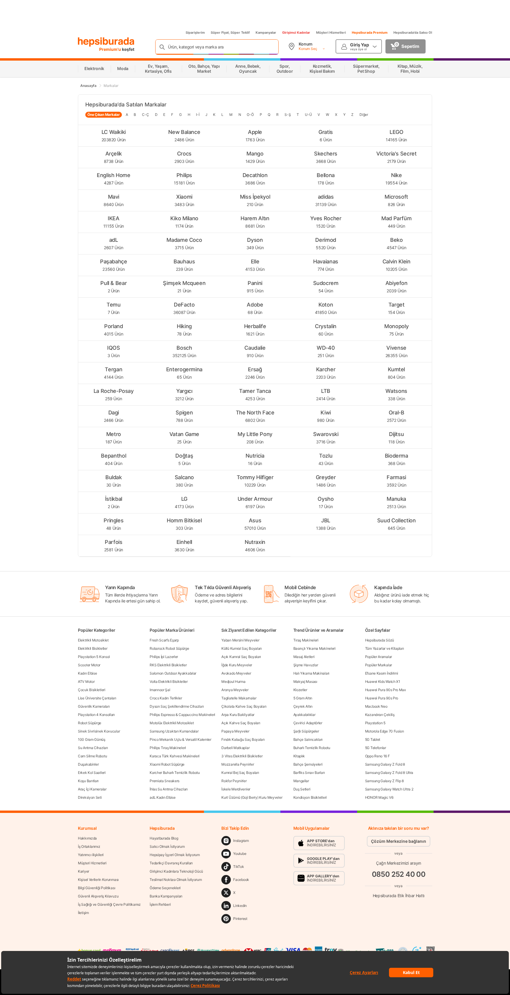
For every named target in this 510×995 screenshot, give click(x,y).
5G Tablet (372, 739)
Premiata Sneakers (164, 781)
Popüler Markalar (378, 665)
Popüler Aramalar (378, 656)
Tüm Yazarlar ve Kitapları (384, 648)
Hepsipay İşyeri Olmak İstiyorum (175, 855)
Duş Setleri (301, 789)
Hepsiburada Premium (370, 32)
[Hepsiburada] (106, 42)
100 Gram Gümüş (91, 739)
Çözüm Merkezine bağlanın (398, 841)
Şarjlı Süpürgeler (306, 731)
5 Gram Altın (302, 698)
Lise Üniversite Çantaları (97, 698)
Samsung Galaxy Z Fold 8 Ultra (389, 772)
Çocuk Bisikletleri (91, 690)
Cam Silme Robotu (92, 756)
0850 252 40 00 (399, 874)
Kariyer (83, 871)
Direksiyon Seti (90, 797)
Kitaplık (299, 756)
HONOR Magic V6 (379, 797)
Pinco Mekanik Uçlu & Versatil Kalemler (180, 739)
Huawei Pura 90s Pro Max (385, 690)
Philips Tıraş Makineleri (168, 748)
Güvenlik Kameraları (93, 706)
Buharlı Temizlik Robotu (311, 748)
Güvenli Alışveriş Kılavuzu (98, 896)
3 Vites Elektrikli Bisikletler (241, 756)
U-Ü (308, 114)
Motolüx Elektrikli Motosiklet (172, 723)
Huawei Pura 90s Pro (381, 698)
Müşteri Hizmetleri (331, 32)
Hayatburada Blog (164, 838)
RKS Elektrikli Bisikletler (168, 665)
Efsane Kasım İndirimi (381, 673)
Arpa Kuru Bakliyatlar (237, 714)
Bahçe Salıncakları (308, 739)
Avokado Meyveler (236, 673)
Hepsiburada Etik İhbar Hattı (398, 895)
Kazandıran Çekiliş (380, 714)
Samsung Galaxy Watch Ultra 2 (389, 789)
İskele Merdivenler (235, 789)
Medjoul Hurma (233, 681)
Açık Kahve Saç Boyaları (240, 723)
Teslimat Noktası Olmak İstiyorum (176, 879)
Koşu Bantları (88, 781)
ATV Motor (86, 681)
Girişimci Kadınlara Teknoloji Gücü (176, 871)
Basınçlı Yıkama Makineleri (314, 648)
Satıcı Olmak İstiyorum (167, 846)
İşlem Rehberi (160, 904)
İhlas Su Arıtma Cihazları (169, 789)
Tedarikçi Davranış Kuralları (171, 863)
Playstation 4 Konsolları (96, 714)
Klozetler (300, 690)
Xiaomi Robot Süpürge (167, 764)
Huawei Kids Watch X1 (382, 681)
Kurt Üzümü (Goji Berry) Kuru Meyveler (251, 797)
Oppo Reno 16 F (377, 756)
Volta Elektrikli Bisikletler (169, 681)
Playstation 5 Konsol (94, 656)
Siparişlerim (195, 32)
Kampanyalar (266, 32)
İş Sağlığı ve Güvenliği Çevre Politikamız (109, 904)
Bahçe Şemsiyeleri (308, 764)
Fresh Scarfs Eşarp (164, 640)
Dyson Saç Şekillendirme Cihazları (177, 706)
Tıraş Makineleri (305, 640)
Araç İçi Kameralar (92, 789)
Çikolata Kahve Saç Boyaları (243, 706)
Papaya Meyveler (235, 731)
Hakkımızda (87, 838)
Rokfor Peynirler (233, 781)
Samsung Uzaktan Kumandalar (174, 731)
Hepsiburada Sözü (379, 640)
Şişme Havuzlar (305, 665)
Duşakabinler (88, 764)
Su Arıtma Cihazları (93, 748)
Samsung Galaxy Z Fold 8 (385, 764)
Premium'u (110, 49)
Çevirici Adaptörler (307, 723)
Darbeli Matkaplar (235, 748)
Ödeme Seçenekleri (165, 888)
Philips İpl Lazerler (164, 656)
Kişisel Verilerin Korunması (98, 879)
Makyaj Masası (305, 681)
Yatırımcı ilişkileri (91, 855)
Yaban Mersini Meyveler (240, 640)
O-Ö (250, 114)
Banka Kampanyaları (166, 896)
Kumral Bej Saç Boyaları (240, 772)
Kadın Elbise (87, 673)
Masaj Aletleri (304, 656)
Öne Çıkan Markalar (103, 114)
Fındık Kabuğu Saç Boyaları (242, 739)
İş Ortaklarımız (89, 846)
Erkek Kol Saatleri (92, 772)
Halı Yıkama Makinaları (311, 673)
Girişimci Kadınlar (296, 32)
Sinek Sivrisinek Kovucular (99, 731)
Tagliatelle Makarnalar (238, 698)
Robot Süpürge (89, 723)
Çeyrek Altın (303, 706)
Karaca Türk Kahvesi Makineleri (175, 756)
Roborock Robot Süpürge (169, 648)
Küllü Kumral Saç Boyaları (241, 648)
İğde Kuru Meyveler (236, 665)
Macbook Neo (376, 706)
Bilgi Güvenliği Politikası (96, 888)
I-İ (197, 114)
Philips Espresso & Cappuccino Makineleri (182, 714)
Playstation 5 (375, 723)
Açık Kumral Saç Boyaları (241, 656)
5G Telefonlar (375, 748)
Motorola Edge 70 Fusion (384, 731)
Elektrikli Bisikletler (92, 648)
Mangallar (301, 781)
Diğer (363, 114)
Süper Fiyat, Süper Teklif (230, 32)
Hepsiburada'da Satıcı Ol (412, 32)
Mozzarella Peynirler (237, 764)
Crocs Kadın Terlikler (166, 698)
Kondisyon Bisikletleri (310, 797)
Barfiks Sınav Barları (309, 772)
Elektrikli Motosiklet (93, 640)
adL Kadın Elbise (162, 797)
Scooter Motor (89, 665)
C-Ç (145, 114)
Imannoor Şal (160, 690)
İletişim (83, 912)
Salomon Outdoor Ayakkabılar (173, 673)
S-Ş (288, 114)
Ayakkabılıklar (304, 714)
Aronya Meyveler (235, 690)
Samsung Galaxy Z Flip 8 (384, 781)
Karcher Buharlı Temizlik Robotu (175, 772)
